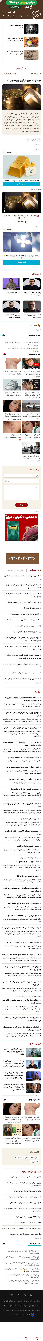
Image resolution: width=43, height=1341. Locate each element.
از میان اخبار (36, 274)
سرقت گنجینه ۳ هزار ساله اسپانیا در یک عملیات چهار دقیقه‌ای (21, 1228)
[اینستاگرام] (18, 1294)
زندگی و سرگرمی (5, 16)
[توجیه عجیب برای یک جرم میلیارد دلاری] (32, 306)
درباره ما (37, 1301)
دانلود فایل (20, 221)
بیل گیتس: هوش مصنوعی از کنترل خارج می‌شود (25, 1234)
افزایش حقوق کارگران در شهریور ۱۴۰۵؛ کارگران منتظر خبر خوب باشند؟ (14, 1052)
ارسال (21, 504)
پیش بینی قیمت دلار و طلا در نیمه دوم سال (32, 293)
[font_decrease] (28, 140)
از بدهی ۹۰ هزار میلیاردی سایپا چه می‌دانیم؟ (12, 316)
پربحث (10, 570)
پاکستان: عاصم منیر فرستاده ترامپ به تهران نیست (20, 927)
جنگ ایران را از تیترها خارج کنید (27, 861)
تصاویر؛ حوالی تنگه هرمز (30, 818)
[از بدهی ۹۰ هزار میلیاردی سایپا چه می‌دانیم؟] (11, 306)
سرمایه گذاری (21, 184)
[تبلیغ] (21, 4)
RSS (5, 1305)
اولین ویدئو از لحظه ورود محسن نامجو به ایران (22, 767)
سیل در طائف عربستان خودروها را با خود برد (23, 942)
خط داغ (38, 692)
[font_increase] (39, 140)
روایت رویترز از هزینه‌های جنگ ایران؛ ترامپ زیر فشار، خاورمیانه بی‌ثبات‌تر (23, 639)
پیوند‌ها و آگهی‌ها (9, 1301)
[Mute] (8, 250)
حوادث (15, 16)
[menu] (4, 12)
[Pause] (5, 250)
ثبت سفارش (21, 262)
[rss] (31, 1294)
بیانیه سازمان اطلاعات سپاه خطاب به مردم (23, 757)
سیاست (27, 16)
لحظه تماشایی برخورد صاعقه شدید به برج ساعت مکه (22, 805)
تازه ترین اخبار (35, 570)
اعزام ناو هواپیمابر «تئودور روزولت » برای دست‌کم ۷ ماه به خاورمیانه (22, 1029)
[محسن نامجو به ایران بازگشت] (31, 29)
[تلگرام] (11, 1294)
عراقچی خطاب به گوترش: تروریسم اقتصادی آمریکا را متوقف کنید (22, 890)
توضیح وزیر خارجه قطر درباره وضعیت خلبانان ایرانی (23, 714)
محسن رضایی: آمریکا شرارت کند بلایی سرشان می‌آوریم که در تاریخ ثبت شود (23, 657)
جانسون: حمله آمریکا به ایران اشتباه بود (24, 672)
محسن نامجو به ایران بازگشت (16, 26)
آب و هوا (13, 1305)
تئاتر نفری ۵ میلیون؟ (13, 292)
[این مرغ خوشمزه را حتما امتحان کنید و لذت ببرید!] (31, 42)
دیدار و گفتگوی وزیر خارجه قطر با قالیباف (24, 779)
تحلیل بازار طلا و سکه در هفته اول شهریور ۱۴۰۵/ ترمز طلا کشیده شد (23, 1019)
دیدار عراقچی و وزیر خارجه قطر (28, 876)
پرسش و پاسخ (34, 1305)
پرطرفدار (20, 570)
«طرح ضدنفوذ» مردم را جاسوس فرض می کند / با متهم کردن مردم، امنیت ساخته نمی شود (13, 1087)
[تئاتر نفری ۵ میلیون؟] (11, 284)
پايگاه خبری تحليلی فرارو (17, 1311)
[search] (14, 12)
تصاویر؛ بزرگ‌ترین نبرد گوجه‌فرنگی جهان (24, 789)
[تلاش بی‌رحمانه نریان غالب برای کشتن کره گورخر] (31, 55)
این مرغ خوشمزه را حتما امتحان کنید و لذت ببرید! (15, 39)
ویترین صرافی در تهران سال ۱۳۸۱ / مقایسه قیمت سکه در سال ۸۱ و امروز (22, 744)
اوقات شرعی (22, 1305)
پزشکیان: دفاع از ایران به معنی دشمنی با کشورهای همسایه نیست (22, 1002)
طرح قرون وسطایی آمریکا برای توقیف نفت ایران (21, 727)
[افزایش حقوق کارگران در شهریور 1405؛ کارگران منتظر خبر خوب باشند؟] (33, 1052)
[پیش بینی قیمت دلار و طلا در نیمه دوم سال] (32, 284)
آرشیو (20, 1301)
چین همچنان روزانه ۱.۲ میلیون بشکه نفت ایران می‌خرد (23, 833)
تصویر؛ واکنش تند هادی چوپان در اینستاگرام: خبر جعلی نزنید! (22, 983)
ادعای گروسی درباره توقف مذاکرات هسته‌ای (23, 915)
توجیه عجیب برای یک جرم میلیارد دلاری (32, 316)
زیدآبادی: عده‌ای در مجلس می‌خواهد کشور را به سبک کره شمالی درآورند (23, 699)
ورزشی (21, 16)
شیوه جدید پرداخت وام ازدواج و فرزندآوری (23, 903)
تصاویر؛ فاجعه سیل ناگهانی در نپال (25, 631)
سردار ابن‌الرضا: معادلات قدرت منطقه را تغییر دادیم (21, 678)
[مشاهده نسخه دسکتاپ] (9, 11)
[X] (24, 1294)
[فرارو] (36, 14)
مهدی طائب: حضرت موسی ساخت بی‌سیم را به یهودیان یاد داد (23, 968)
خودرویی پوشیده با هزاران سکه (26, 625)
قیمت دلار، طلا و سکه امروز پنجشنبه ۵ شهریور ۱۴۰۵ (20, 954)
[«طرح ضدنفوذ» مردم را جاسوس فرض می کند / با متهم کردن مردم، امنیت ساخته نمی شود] (33, 1088)
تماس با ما (28, 1301)
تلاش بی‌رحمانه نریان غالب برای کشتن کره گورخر (15, 52)
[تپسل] (4, 152)
